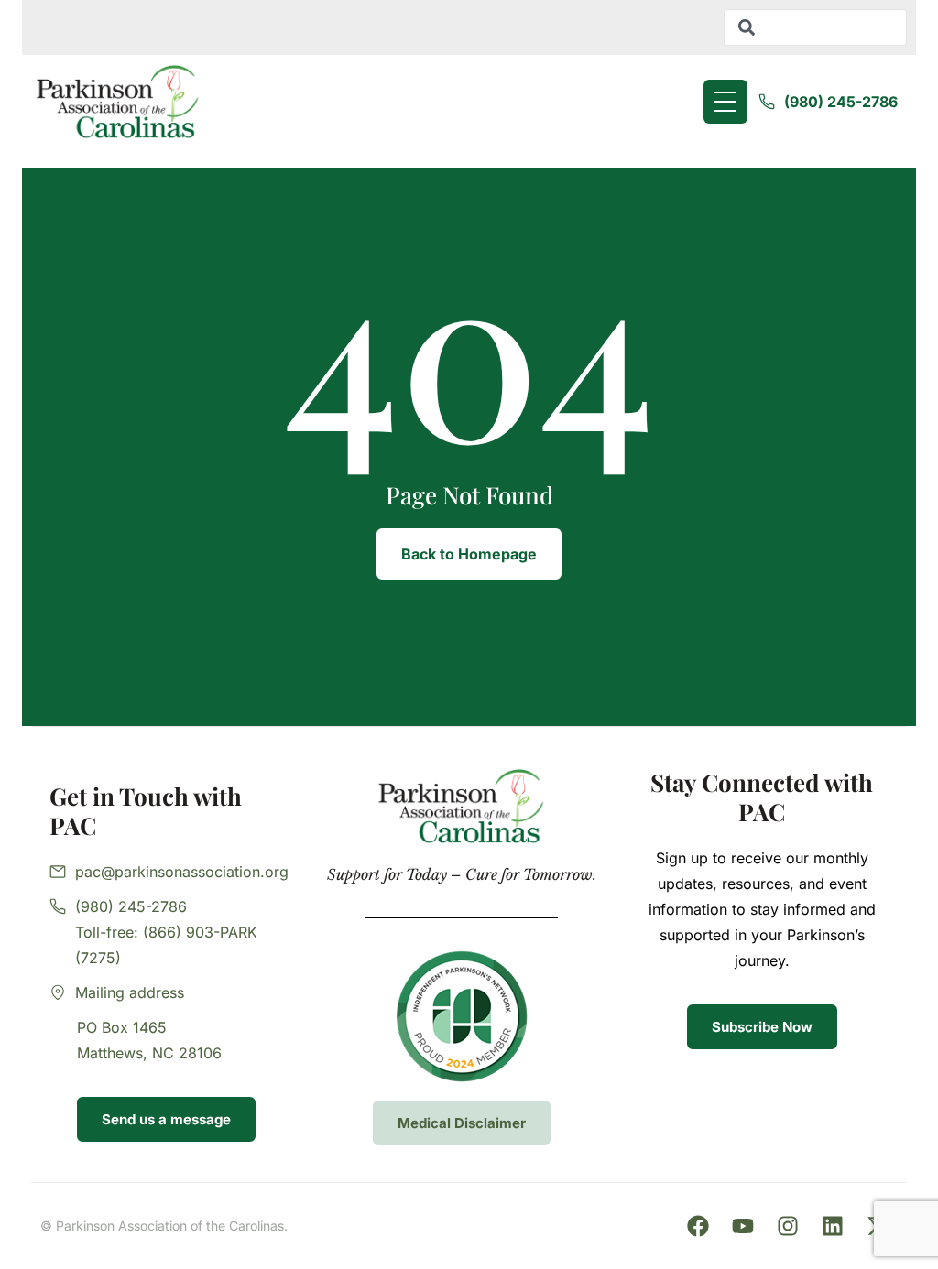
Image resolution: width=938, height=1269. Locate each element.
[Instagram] (788, 1226)
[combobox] (815, 27)
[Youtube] (743, 1226)
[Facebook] (698, 1226)
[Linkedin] (833, 1226)
